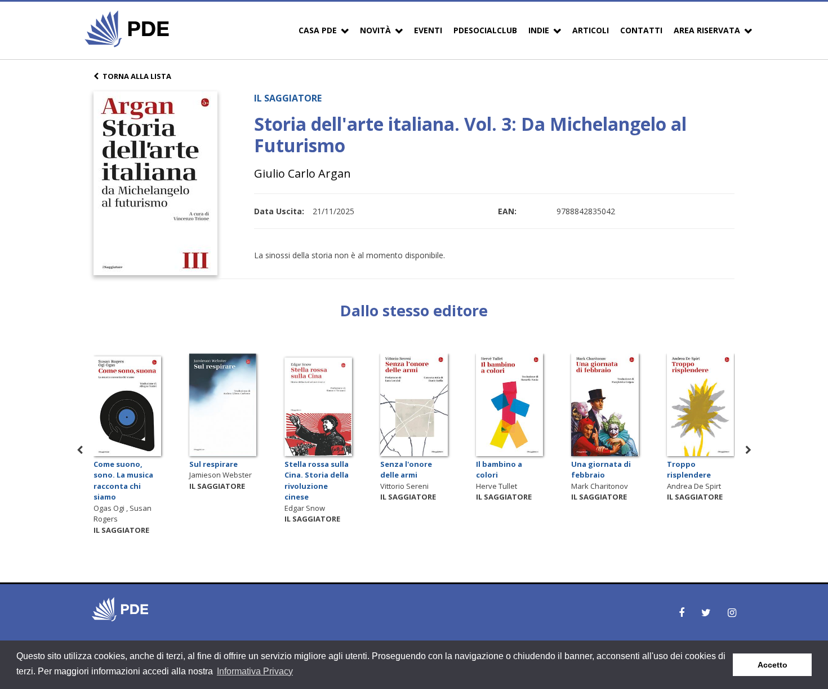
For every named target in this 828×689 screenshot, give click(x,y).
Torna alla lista (137, 76)
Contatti (641, 30)
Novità (375, 30)
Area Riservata (707, 30)
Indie (538, 30)
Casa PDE (318, 30)
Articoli (590, 30)
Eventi (428, 30)
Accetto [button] (772, 664)
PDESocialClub (485, 30)
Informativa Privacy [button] (255, 671)
